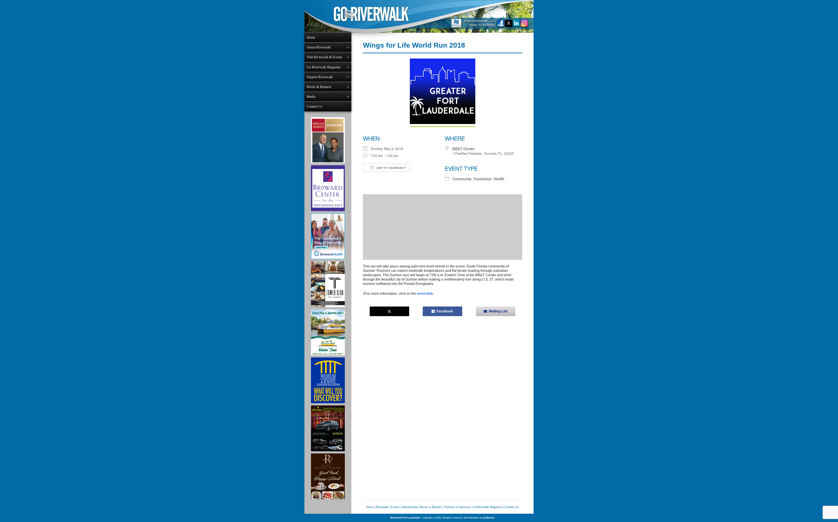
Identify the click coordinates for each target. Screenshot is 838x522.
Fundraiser (483, 178)
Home (311, 37)
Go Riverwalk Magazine (324, 67)
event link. (425, 293)
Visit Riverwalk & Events (324, 57)
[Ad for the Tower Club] (328, 284)
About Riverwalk (319, 47)
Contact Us (314, 106)
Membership (409, 507)
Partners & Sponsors (458, 507)
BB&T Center (463, 148)
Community (462, 178)
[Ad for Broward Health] (328, 236)
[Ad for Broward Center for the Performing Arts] (328, 188)
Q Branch (488, 517)
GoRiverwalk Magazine (487, 507)
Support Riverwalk (320, 77)
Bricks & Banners (319, 87)
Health (499, 178)
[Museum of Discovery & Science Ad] (328, 380)
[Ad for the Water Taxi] (328, 332)
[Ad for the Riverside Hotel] (328, 476)
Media (311, 96)
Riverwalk (382, 507)
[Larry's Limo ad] (328, 428)
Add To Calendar (390, 168)
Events (395, 507)
